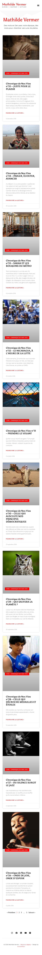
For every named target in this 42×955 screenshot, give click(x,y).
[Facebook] (17, 933)
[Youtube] (26, 933)
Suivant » (32, 912)
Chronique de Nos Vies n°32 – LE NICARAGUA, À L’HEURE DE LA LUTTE (19, 350)
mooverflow (21, 946)
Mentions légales (26, 944)
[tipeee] (30, 933)
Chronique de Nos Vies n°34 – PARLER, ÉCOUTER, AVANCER (20, 176)
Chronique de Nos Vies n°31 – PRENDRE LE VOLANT (21, 432)
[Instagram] (12, 933)
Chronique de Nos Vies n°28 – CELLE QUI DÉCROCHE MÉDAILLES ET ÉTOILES (21, 700)
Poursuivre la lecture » (15, 113)
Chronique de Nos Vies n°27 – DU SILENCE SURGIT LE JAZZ (21, 782)
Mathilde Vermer (14, 4)
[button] (38, 5)
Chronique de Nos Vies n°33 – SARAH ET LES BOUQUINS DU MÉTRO (19, 263)
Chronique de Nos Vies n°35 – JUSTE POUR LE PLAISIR (18, 86)
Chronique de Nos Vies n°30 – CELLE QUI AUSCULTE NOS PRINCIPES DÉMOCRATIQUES (18, 516)
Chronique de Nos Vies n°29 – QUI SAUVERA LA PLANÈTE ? (19, 602)
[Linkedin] (21, 933)
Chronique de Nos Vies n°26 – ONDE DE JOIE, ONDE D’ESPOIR (18, 875)
